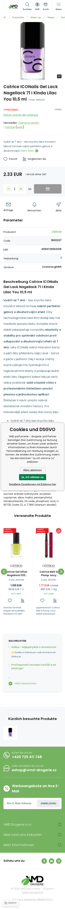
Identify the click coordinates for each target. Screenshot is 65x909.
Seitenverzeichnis (32, 892)
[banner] (13, 6)
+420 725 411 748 (27, 756)
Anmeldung (48, 803)
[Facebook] (44, 861)
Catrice (10, 127)
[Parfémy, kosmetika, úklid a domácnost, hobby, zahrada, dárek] (4, 17)
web (20, 127)
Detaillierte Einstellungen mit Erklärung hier (32, 484)
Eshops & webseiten (24, 899)
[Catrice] (58, 117)
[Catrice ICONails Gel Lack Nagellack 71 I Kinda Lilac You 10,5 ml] (10, 733)
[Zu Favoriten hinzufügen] (10, 601)
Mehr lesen (27, 151)
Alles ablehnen (32, 470)
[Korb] (46, 6)
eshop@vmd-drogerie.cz (34, 770)
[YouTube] (51, 861)
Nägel (50, 17)
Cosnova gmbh (28, 123)
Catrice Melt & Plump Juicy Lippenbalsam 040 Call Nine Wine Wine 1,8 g (48, 573)
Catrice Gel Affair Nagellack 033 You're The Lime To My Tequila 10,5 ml (16, 573)
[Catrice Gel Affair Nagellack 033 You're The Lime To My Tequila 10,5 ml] (16, 545)
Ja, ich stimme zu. (32, 477)
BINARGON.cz (45, 899)
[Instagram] (59, 861)
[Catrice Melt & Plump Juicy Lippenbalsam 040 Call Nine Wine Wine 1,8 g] (49, 545)
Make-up (36, 17)
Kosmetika (18, 17)
